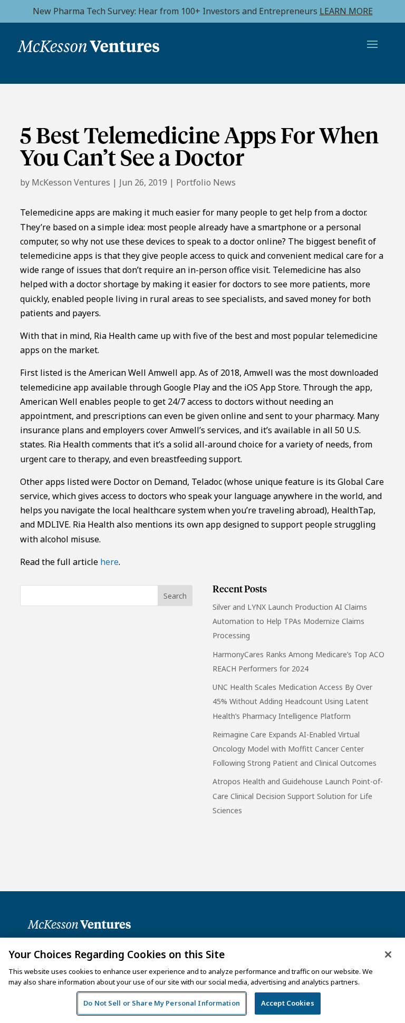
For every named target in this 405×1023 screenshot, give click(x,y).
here (109, 562)
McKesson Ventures (71, 182)
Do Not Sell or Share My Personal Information (161, 1003)
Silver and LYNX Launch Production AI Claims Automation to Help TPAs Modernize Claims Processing (290, 621)
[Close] (388, 954)
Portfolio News (206, 182)
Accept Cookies (287, 1003)
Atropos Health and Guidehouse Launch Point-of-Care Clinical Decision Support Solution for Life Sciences (298, 795)
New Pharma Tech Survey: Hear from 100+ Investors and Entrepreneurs (203, 11)
